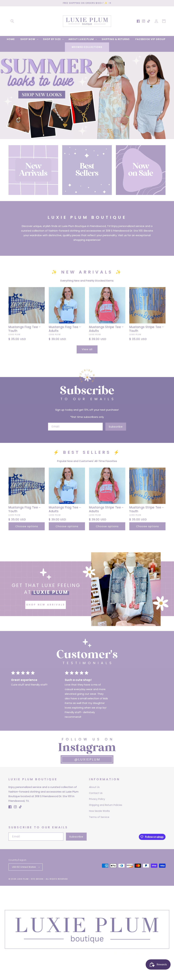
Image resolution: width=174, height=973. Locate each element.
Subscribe (116, 426)
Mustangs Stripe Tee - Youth (146, 329)
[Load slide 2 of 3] (87, 136)
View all (87, 349)
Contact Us (95, 793)
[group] (87, 95)
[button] (12, 21)
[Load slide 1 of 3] (81, 136)
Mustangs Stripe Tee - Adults (106, 329)
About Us (94, 787)
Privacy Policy (97, 799)
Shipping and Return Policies (105, 805)
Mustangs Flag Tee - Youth (24, 329)
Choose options (26, 526)
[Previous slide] (3, 91)
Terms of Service (99, 817)
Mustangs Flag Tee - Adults (65, 329)
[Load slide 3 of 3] (92, 136)
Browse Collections (87, 47)
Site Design (37, 879)
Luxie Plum (23, 879)
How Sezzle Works (99, 811)
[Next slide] (170, 91)
